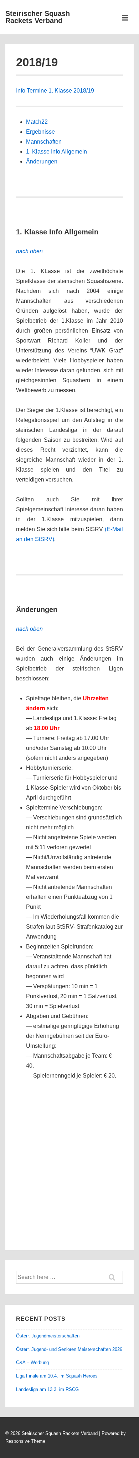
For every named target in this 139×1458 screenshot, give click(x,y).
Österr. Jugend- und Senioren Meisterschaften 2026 (69, 1349)
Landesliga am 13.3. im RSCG (47, 1389)
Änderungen (41, 161)
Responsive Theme (25, 1441)
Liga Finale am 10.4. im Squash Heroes (57, 1376)
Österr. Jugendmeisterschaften (47, 1336)
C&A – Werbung (32, 1362)
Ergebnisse (40, 132)
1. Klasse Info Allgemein (56, 152)
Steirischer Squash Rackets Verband (37, 17)
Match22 (37, 122)
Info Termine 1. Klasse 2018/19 (55, 91)
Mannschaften (44, 142)
